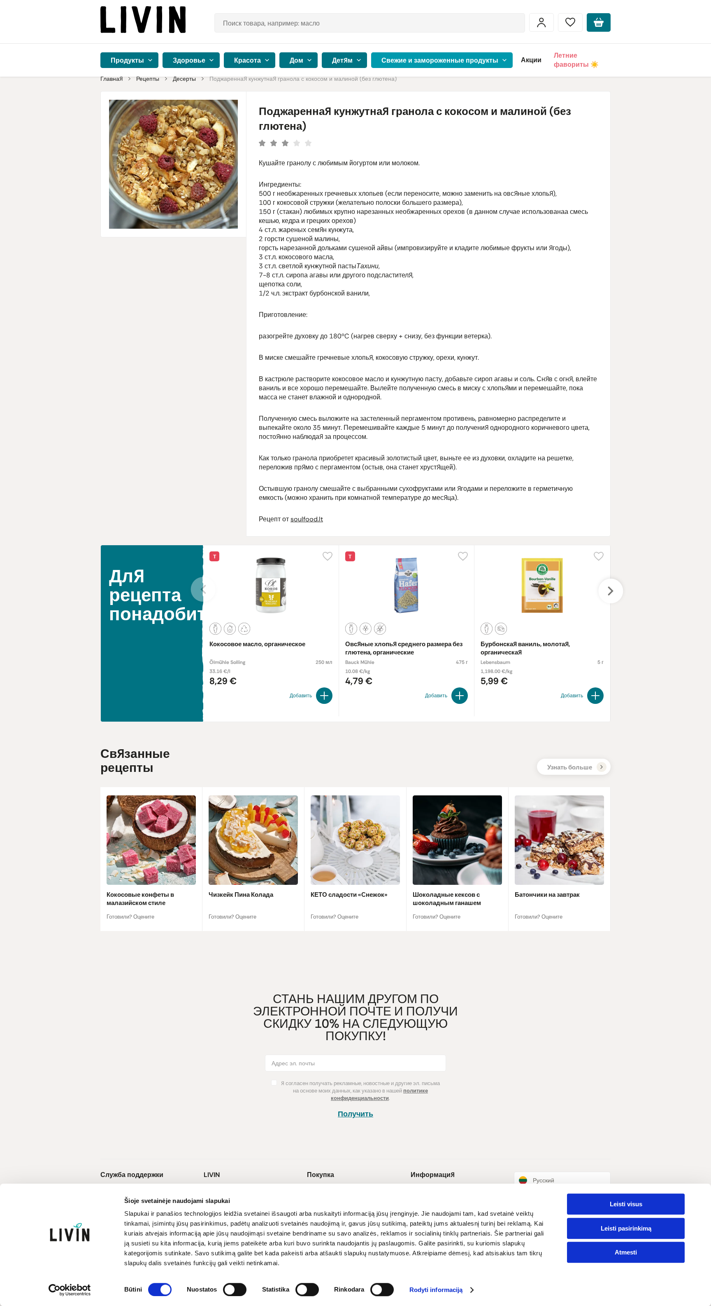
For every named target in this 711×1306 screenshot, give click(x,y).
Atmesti (626, 1252)
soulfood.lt (306, 519)
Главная (111, 78)
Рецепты (147, 78)
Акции (531, 60)
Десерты (184, 78)
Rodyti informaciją (436, 1290)
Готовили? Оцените (130, 916)
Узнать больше (569, 767)
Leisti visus (626, 1204)
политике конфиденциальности (379, 1094)
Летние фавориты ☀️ (576, 60)
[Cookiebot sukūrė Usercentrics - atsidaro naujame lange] (70, 1290)
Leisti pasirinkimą (626, 1228)
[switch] (234, 1289)
